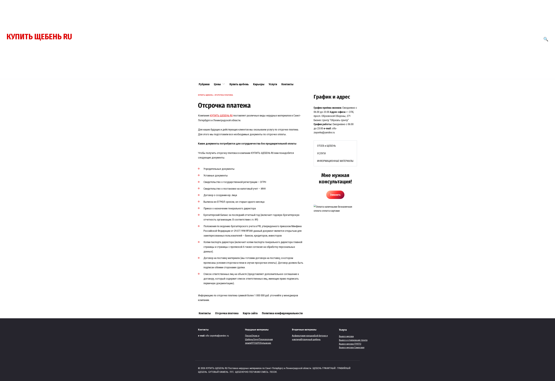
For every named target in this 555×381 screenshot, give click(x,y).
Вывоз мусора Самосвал (351, 347)
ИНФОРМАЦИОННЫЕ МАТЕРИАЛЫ (335, 160)
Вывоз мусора (346, 336)
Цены (217, 84)
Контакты (287, 84)
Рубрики (204, 84)
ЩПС (257, 343)
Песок (248, 335)
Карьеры (258, 84)
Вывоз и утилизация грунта (353, 340)
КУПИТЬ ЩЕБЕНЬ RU (39, 36)
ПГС (253, 343)
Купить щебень (239, 84)
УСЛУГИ (321, 153)
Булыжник (265, 343)
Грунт (256, 339)
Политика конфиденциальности (282, 313)
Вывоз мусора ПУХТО (350, 343)
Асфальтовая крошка (303, 335)
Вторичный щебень (311, 339)
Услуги (273, 84)
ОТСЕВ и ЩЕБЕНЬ (326, 145)
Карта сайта (250, 313)
